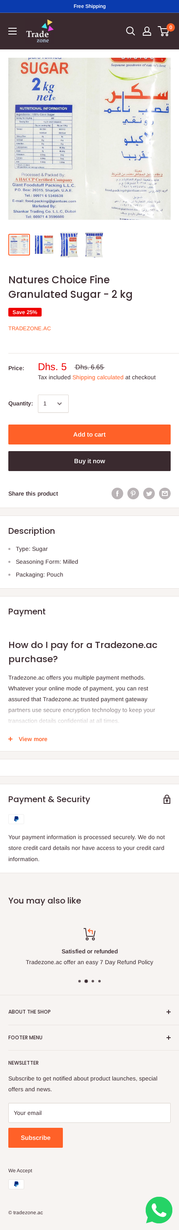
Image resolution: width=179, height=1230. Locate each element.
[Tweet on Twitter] (149, 493)
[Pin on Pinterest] (133, 493)
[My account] (147, 31)
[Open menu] (12, 31)
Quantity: (20, 403)
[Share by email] (165, 493)
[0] (164, 31)
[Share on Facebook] (117, 493)
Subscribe (35, 1137)
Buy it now (89, 460)
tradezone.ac (29, 328)
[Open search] (130, 31)
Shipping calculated (98, 377)
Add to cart (89, 434)
